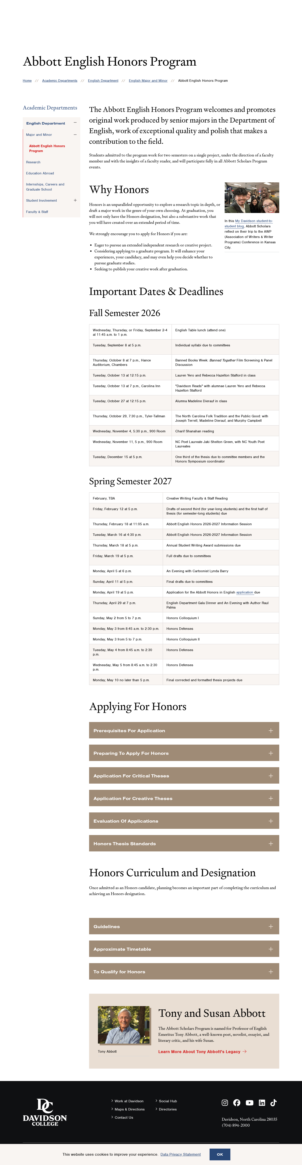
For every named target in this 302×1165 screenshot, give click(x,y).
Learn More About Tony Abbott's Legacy (199, 1051)
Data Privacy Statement (181, 1154)
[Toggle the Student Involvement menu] (75, 200)
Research (33, 162)
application (245, 592)
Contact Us (124, 1117)
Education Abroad (40, 173)
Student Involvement (41, 200)
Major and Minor (39, 135)
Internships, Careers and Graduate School (45, 186)
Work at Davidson (129, 1101)
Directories (168, 1109)
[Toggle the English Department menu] (75, 122)
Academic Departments (59, 80)
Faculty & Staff (37, 212)
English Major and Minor (148, 80)
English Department (103, 80)
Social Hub (168, 1101)
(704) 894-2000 (236, 1125)
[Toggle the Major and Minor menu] (75, 134)
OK (220, 1154)
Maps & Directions (130, 1109)
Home (27, 80)
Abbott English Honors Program (47, 148)
